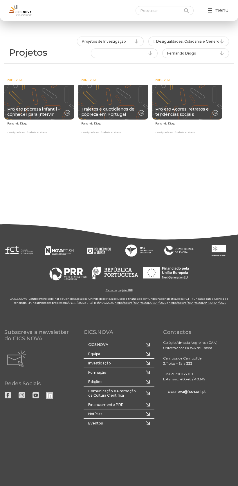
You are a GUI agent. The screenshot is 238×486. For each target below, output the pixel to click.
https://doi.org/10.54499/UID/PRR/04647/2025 (197, 302)
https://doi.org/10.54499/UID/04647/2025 (140, 302)
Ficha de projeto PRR (119, 290)
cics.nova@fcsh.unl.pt (187, 391)
